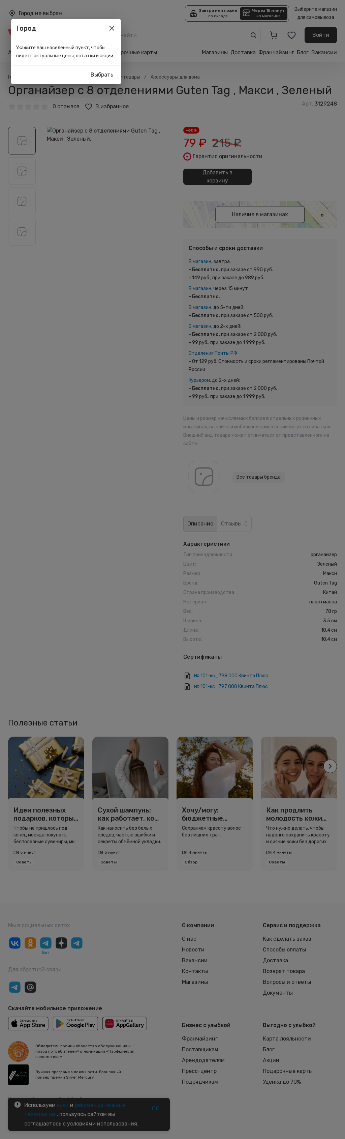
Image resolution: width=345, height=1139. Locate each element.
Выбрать (102, 75)
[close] (112, 28)
